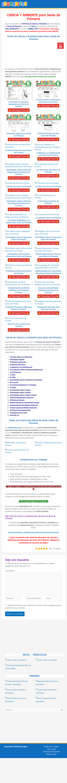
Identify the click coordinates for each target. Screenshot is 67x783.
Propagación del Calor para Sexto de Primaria (48, 308)
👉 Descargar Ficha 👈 (19, 110)
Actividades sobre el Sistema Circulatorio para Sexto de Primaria (18, 203)
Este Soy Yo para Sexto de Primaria (19, 325)
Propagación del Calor (18, 413)
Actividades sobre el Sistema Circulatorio (26, 380)
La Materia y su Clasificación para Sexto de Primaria (48, 154)
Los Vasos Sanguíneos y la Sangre (23, 385)
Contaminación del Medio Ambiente (24, 405)
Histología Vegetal (17, 359)
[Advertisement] (33, 54)
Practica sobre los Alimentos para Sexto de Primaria (48, 101)
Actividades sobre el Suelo (20, 392)
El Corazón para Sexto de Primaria (48, 202)
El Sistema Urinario (17, 400)
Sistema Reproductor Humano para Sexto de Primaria (48, 255)
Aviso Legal (51, 749)
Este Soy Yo (14, 415)
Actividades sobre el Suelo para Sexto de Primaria (48, 238)
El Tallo (12, 377)
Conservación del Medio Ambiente (23, 408)
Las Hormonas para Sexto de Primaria (48, 171)
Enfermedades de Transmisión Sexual (24, 403)
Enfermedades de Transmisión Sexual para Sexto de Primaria (48, 272)
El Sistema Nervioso (17, 365)
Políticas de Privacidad (51, 752)
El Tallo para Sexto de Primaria (48, 186)
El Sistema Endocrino (18, 362)
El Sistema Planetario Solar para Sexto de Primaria (18, 308)
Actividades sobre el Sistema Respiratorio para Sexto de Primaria (18, 172)
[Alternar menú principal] (63, 4)
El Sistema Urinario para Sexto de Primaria (18, 272)
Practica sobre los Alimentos (21, 357)
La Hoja (13, 387)
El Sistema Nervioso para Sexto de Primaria (19, 151)
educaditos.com (14, 428)
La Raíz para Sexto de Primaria (18, 186)
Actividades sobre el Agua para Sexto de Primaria (18, 238)
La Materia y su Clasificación (21, 367)
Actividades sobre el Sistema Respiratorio (26, 370)
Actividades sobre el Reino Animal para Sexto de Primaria (18, 255)
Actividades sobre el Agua (20, 390)
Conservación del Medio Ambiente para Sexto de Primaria (48, 290)
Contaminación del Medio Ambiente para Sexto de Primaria (18, 290)
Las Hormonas (15, 372)
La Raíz (12, 375)
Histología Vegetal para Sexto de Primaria (18, 134)
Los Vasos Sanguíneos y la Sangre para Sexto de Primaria (18, 221)
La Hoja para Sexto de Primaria (48, 218)
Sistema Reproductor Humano (21, 397)
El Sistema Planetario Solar (20, 410)
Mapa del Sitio (51, 754)
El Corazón (14, 382)
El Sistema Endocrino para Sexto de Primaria (48, 134)
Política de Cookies (51, 746)
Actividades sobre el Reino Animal (23, 395)
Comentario (10, 571)
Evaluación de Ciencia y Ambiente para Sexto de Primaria (19, 104)
